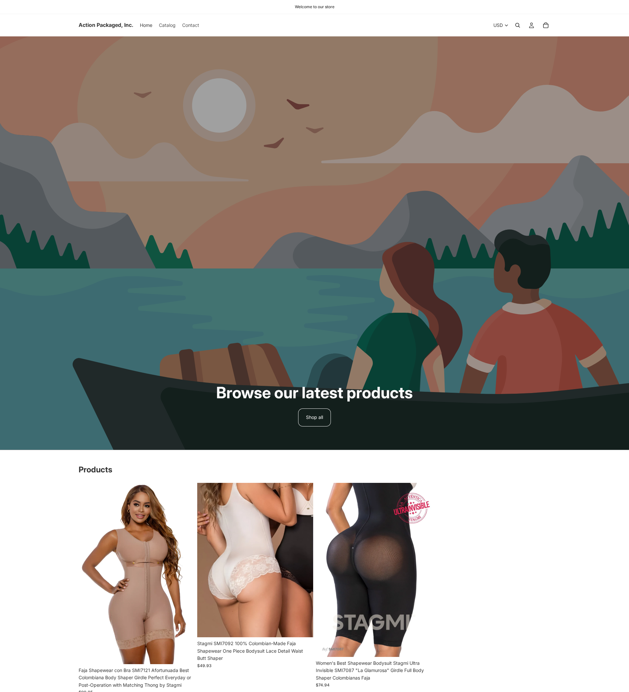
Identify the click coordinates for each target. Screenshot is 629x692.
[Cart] (546, 25)
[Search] (517, 25)
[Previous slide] (88, 573)
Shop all (314, 417)
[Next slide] (185, 573)
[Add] (422, 647)
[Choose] (184, 654)
